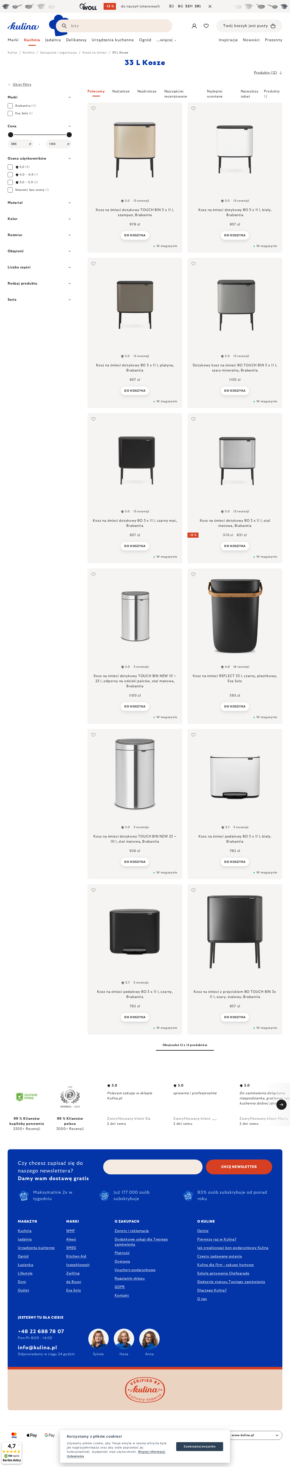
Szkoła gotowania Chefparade (223, 1273)
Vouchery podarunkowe (135, 1270)
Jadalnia (25, 1239)
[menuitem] (13, 41)
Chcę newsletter (239, 1167)
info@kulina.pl (37, 1347)
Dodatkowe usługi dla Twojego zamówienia (141, 1242)
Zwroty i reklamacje (132, 1231)
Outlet (23, 1290)
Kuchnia (25, 1231)
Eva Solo (73, 1290)
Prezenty (273, 40)
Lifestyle (25, 1273)
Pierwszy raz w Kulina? (217, 1239)
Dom (22, 1282)
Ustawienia (75, 1456)
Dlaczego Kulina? (212, 1290)
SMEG (71, 1248)
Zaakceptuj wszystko (199, 1446)
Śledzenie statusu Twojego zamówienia (231, 1282)
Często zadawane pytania (219, 1256)
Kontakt (122, 1295)
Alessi (71, 1239)
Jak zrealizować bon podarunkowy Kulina (232, 1248)
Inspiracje (228, 40)
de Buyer (73, 1282)
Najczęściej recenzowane (175, 93)
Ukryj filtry (22, 84)
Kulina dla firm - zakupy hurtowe (225, 1265)
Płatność (122, 1253)
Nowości (251, 40)
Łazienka (25, 1265)
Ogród (23, 1256)
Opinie (203, 1231)
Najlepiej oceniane (214, 93)
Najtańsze (121, 91)
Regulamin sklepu (130, 1278)
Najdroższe (147, 91)
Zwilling (72, 1273)
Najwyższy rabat (250, 93)
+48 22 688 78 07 (41, 1331)
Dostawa (122, 1261)
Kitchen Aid (76, 1256)
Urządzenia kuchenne (36, 1248)
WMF (70, 1231)
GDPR (120, 1287)
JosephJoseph (78, 1265)
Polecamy (96, 91)
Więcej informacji (151, 1451)
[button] (184, 94)
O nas (202, 1299)
